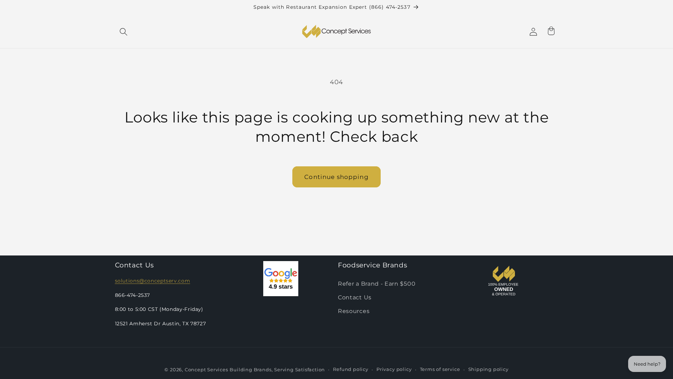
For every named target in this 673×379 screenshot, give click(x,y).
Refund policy (350, 369)
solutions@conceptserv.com (152, 281)
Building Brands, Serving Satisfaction (277, 369)
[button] (124, 32)
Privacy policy (394, 369)
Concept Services (206, 369)
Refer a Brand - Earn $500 (376, 283)
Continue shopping (336, 176)
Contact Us (355, 297)
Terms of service (440, 369)
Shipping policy (488, 369)
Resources (353, 310)
